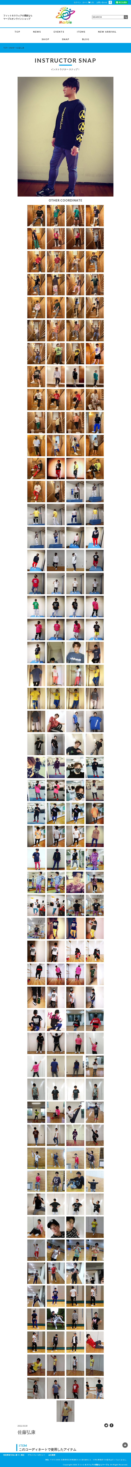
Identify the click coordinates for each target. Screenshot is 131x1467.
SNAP (65, 39)
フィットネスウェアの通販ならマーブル (93, 1465)
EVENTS (59, 31)
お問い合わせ (101, 2)
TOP (17, 31)
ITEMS (81, 31)
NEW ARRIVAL (107, 31)
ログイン (77, 2)
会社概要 (51, 1455)
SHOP (45, 39)
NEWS (37, 31)
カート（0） (88, 2)
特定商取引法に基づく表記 (13, 1455)
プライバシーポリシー (36, 1455)
